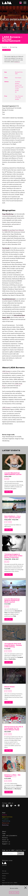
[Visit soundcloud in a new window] (15, 806)
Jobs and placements (9, 835)
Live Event (8, 522)
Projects (5, 819)
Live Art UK (4, 865)
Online (7, 561)
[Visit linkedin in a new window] (19, 806)
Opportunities (7, 817)
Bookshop (5, 825)
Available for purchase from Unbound (13, 230)
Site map (4, 870)
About (4, 831)
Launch (7, 478)
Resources (5, 823)
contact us (17, 61)
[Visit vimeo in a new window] (11, 806)
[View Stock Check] (14, 676)
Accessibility (5, 873)
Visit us (5, 839)
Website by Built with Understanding (11, 885)
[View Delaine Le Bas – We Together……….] (14, 764)
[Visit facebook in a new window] (7, 806)
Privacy (4, 878)
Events (4, 47)
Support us (6, 844)
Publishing (6, 821)
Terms (3, 880)
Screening (13, 47)
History (5, 837)
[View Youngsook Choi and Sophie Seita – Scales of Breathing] (14, 633)
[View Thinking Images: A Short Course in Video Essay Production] (14, 543)
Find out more (14, 892)
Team (3, 833)
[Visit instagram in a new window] (3, 806)
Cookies (4, 875)
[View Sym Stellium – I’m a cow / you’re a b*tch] (14, 505)
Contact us (6, 841)
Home (3, 812)
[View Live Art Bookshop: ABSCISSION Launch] (14, 462)
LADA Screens (6, 49)
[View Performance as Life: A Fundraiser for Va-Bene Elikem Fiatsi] (14, 716)
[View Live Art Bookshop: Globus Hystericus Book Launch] (14, 588)
